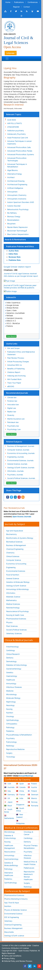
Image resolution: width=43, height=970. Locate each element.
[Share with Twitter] (11, 497)
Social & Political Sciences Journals (21, 478)
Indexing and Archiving (16, 376)
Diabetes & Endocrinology (16, 665)
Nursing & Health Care (15, 615)
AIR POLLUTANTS (14, 123)
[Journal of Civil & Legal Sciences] (10, 26)
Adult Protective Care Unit (17, 138)
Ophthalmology (12, 720)
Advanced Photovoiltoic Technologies (17, 159)
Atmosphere (12, 192)
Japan (9, 802)
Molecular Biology (13, 698)
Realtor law (11, 412)
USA (9, 784)
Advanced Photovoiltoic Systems (20, 154)
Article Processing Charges (18, 362)
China (21, 791)
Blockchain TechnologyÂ (17, 231)
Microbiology (11, 694)
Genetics (9, 672)
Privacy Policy (9, 958)
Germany (11, 795)
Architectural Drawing (15, 181)
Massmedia (9, 932)
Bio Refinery (12, 213)
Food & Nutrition (12, 575)
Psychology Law (14, 429)
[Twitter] (30, 966)
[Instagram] (39, 966)
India (21, 798)
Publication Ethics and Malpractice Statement (21, 353)
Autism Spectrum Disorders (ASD (20, 202)
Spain (21, 784)
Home (7, 2)
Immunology (11, 683)
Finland (34, 791)
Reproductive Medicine (15, 749)
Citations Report (13, 372)
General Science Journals (17, 464)
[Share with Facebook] (7, 497)
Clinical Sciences (12, 556)
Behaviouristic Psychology (18, 209)
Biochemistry (11, 534)
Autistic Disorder (14, 206)
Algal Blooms (12, 170)
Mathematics (11, 600)
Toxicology (10, 757)
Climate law (11, 397)
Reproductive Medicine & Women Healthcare (29, 875)
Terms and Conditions (12, 956)
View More (10, 336)
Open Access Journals (21, 516)
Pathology (10, 727)
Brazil (9, 806)
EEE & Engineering (11, 917)
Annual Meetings (26, 776)
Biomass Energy (13, 216)
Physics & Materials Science (15, 910)
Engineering (11, 567)
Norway (34, 802)
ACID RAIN (11, 120)
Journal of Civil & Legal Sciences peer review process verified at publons (20, 286)
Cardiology (10, 650)
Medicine (9, 691)
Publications (19, 2)
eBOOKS (10, 386)
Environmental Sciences (15, 571)
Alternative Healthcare (8, 874)
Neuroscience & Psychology (17, 611)
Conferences (33, 2)
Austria (34, 787)
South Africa (20, 809)
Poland (34, 784)
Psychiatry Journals (15, 475)
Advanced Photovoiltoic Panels (19, 151)
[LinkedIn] (34, 966)
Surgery (9, 753)
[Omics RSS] (27, 11)
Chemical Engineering (14, 549)
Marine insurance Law (16, 419)
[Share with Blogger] (23, 497)
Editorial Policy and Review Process (17, 961)
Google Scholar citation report (17, 266)
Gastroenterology (11, 859)
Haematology (11, 676)
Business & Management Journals (20, 446)
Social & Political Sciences (16, 630)
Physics (9, 622)
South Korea (8, 810)
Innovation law (13, 404)
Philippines (20, 823)
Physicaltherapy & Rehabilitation (19, 735)
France (22, 795)
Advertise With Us (14, 365)
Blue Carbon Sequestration (18, 234)
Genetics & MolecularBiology (11, 864)
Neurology (10, 705)
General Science (12, 578)
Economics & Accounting (16, 564)
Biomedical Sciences (14, 542)
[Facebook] (25, 966)
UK (8, 798)
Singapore (20, 804)
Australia (10, 787)
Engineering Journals (15, 457)
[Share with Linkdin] (15, 497)
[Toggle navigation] (7, 58)
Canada (22, 787)
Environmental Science (13, 914)
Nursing (9, 709)
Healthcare (10, 680)
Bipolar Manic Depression (17, 227)
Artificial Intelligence (15, 188)
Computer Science (13, 560)
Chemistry (10, 553)
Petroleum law (13, 422)
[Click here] (5, 11)
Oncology (10, 716)
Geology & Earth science (14, 936)
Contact (27, 7)
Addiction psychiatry (15, 131)
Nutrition (9, 713)
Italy (9, 791)
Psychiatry (10, 738)
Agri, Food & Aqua (11, 903)
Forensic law (12, 401)
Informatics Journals (15, 471)
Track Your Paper (14, 383)
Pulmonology (11, 742)
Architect (11, 177)
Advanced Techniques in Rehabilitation (17, 165)
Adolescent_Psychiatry (16, 134)
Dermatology (11, 661)
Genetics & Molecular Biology (18, 582)
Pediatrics (10, 731)
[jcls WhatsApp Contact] (21, 16)
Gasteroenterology (13, 669)
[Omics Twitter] (16, 11)
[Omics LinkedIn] (21, 11)
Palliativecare (29, 868)
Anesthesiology (12, 647)
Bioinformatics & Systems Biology (19, 538)
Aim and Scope (13, 348)
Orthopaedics (11, 724)
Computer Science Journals (18, 450)
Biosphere (11, 224)
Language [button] (10, 53)
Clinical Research (13, 654)
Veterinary (8, 921)
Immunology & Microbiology (17, 589)
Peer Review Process (15, 358)
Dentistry (9, 658)
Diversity (10, 415)
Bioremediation (13, 220)
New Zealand (19, 815)
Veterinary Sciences (14, 633)
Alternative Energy (14, 174)
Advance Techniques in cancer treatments (19, 142)
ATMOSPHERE (13, 127)
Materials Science (13, 597)
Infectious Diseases (14, 687)
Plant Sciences (12, 626)
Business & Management (16, 545)
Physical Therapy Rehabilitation (31, 846)
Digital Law (11, 408)
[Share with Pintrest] (19, 497)
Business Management (13, 928)
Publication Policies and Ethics (20, 246)
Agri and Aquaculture (14, 531)
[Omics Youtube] (38, 11)
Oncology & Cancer (28, 833)
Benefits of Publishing (16, 369)
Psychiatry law (13, 426)
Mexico (34, 798)
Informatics (10, 593)
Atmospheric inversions (16, 199)
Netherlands (9, 818)
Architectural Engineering (17, 184)
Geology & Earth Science (16, 586)
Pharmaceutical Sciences (16, 619)
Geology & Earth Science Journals (20, 468)
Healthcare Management (9, 846)
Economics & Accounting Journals (21, 453)
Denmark (34, 795)
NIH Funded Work (14, 379)
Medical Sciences (13, 604)
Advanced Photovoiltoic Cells (19, 147)
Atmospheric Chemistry (16, 195)
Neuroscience (9, 852)
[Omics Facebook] (10, 11)
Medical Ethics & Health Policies (30, 863)
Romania (34, 806)
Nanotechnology (13, 608)
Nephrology (11, 702)
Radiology (10, 746)
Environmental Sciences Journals (20, 460)
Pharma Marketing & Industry (16, 899)
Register (16, 7)
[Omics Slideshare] (32, 11)
